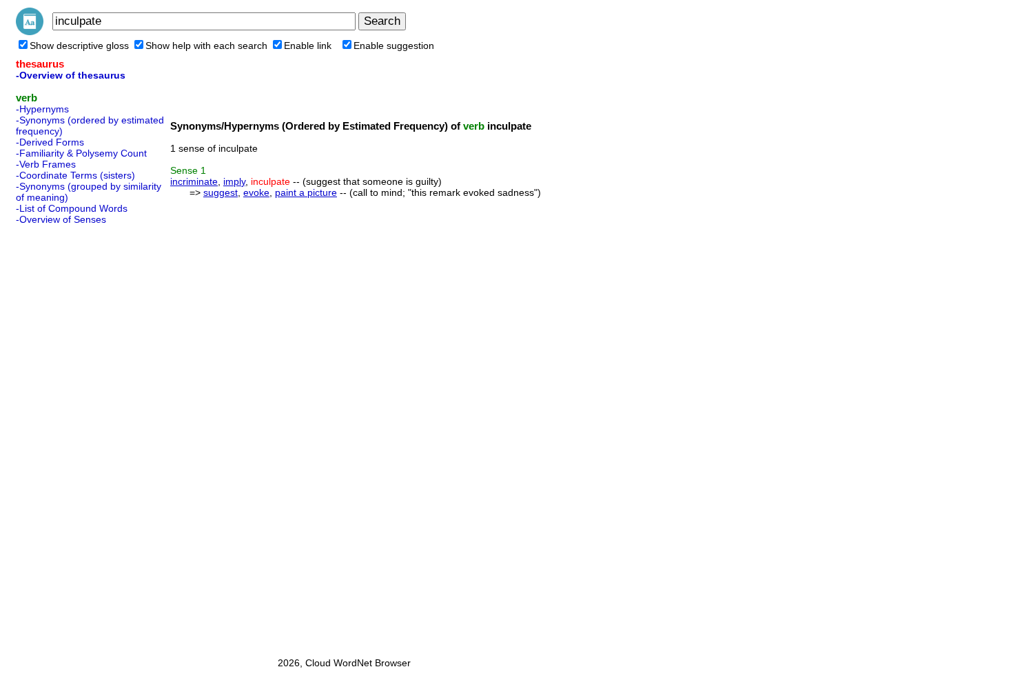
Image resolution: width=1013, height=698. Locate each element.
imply (234, 181)
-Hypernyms (42, 108)
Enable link (307, 45)
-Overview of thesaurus (70, 75)
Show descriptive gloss (79, 45)
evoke (256, 192)
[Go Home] (29, 31)
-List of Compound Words (71, 208)
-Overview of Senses (61, 219)
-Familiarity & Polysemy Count (81, 153)
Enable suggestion (394, 45)
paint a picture (306, 192)
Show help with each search (206, 45)
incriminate (194, 181)
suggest (220, 192)
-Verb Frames (46, 164)
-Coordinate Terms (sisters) (75, 175)
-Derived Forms (50, 142)
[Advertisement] (71, 437)
